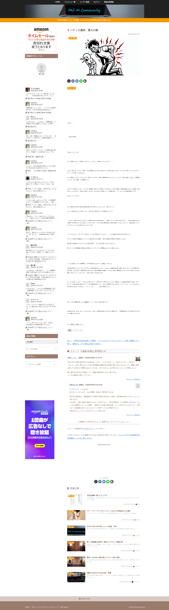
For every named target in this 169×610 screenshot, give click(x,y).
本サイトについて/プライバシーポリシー (44, 607)
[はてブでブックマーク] (77, 81)
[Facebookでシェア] (73, 81)
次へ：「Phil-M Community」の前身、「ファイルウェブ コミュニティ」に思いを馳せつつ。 (103, 341)
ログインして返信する (134, 379)
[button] (85, 81)
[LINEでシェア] (81, 81)
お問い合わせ (64, 607)
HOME (27, 607)
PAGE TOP (85, 599)
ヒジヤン (74, 358)
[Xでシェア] (69, 81)
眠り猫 (75, 385)
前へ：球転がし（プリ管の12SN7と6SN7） (84, 344)
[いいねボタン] (69, 330)
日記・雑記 (72, 88)
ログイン (90, 429)
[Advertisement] (104, 105)
